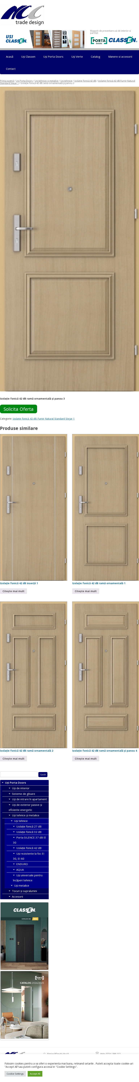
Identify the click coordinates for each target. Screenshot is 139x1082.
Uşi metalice (21, 885)
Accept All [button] (35, 1073)
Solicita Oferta (18, 409)
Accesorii (17, 896)
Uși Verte (77, 56)
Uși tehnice (66, 80)
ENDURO (22, 864)
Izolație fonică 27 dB (28, 826)
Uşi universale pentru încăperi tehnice (28, 877)
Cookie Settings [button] (15, 1073)
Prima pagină (7, 80)
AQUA (20, 869)
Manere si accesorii (120, 56)
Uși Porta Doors (53, 56)
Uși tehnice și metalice (46, 80)
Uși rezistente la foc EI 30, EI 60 (28, 856)
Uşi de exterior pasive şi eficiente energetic (25, 807)
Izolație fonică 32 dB (28, 832)
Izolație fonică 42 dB (85, 80)
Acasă (9, 56)
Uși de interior (21, 788)
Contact (11, 68)
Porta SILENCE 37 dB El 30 (29, 840)
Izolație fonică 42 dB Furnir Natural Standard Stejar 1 (44, 418)
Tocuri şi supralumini (24, 891)
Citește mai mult (13, 591)
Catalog (95, 56)
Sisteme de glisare (23, 794)
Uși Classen (28, 56)
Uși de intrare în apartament (29, 799)
